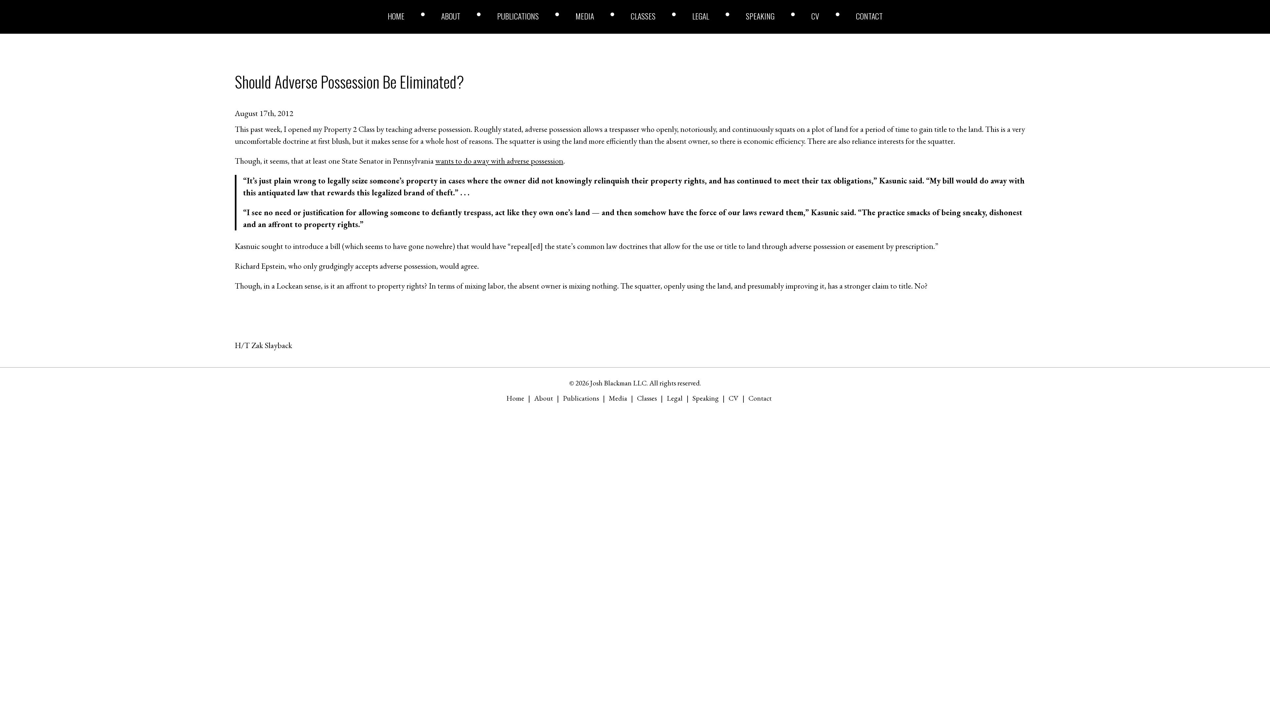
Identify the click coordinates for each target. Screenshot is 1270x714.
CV (815, 16)
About (450, 16)
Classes (643, 16)
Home (396, 16)
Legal (700, 16)
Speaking (760, 16)
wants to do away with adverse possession (499, 161)
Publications (518, 16)
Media (584, 16)
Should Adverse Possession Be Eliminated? (349, 81)
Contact (869, 16)
